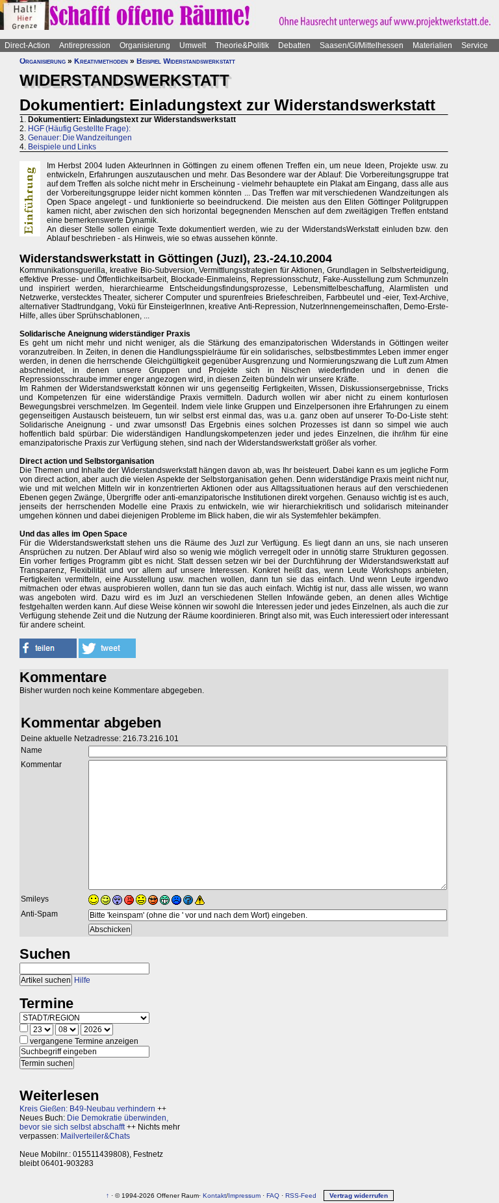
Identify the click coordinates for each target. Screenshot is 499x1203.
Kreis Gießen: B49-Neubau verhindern (87, 1108)
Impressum (244, 1195)
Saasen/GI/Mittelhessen (361, 45)
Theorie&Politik (242, 45)
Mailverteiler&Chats (95, 1136)
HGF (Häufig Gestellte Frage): (79, 128)
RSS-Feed (300, 1195)
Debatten (294, 45)
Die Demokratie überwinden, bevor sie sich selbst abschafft (93, 1122)
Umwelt (192, 45)
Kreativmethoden (101, 61)
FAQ (272, 1195)
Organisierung (145, 45)
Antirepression (84, 45)
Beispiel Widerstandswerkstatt (185, 61)
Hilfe (82, 980)
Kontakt (214, 1195)
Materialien (432, 45)
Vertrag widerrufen (358, 1195)
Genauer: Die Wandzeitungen (80, 137)
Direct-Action (27, 45)
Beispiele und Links (62, 146)
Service (474, 45)
